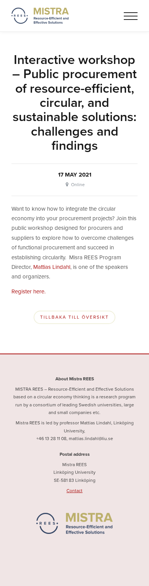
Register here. (28, 291)
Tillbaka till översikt (74, 317)
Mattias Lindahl (51, 267)
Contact (74, 490)
